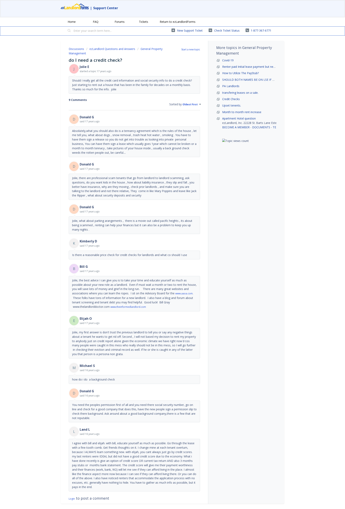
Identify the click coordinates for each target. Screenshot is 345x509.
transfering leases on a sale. (240, 93)
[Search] (69, 31)
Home (72, 22)
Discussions (76, 49)
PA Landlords (230, 86)
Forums (120, 22)
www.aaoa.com (184, 293)
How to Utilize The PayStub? (240, 73)
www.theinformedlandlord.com (128, 307)
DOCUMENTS (261, 127)
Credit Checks (231, 99)
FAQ (95, 22)
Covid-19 (228, 60)
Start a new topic (190, 49)
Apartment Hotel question (239, 118)
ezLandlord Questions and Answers (112, 49)
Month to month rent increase (241, 112)
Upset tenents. (231, 105)
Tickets (143, 22)
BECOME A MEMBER (236, 127)
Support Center (105, 8)
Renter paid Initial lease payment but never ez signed (256, 67)
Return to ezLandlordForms (177, 22)
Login (72, 498)
